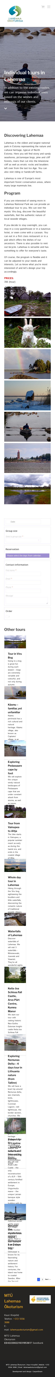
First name (11, 570)
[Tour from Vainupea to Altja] (15, 806)
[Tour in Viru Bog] (15, 637)
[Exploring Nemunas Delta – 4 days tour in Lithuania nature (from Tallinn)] (15, 1036)
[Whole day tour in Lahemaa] (15, 860)
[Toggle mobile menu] (49, 6)
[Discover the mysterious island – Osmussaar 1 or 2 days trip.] (15, 1205)
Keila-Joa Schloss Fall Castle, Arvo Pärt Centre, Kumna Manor (15, 1000)
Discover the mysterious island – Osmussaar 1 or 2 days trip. (15, 1237)
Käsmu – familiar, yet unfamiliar (15, 708)
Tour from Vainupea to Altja (14, 827)
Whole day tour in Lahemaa (14, 881)
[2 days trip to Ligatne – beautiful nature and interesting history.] (15, 1119)
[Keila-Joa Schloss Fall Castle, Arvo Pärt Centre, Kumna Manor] (15, 968)
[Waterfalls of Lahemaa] (15, 914)
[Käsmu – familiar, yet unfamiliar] (15, 688)
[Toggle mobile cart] (42, 6)
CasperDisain (37, 1371)
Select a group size (14, 536)
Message (9, 595)
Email (9, 578)
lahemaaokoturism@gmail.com (26, 1329)
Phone (9, 587)
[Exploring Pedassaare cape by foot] (15, 742)
